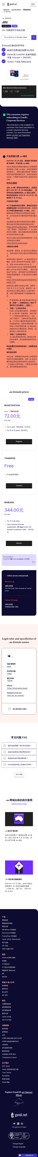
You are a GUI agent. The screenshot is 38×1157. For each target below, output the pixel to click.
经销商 (4, 961)
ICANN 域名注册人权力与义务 (12, 1038)
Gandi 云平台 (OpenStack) (11, 939)
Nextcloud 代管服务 (9, 933)
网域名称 (5, 920)
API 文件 (5, 995)
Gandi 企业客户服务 (9, 957)
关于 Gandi (6, 1066)
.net (17, 91)
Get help (19, 774)
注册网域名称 (6, 1004)
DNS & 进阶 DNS (7, 949)
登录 (33, 4)
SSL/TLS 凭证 (6, 1020)
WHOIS (4, 977)
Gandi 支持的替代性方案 (10, 1069)
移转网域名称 (6, 1007)
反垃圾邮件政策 (7, 1048)
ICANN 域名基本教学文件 (10, 1041)
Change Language (19, 1147)
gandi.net (6, 9)
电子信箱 (5, 942)
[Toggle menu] (3, 4)
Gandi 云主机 (6, 1017)
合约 (3, 1035)
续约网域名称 (6, 1010)
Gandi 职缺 (6, 1082)
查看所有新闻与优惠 (19, 804)
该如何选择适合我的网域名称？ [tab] (19, 752)
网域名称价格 (27, 9)
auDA (9, 666)
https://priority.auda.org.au (17, 227)
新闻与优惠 (6, 1079)
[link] (14, 1124)
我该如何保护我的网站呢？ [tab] (18, 758)
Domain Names (16, 9)
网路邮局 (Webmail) (8, 970)
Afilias (9, 674)
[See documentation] (13, 581)
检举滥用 (5, 1028)
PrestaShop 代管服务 (9, 936)
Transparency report (9, 1057)
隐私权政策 (6, 1051)
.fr (12, 91)
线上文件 (5, 992)
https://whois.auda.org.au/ (17, 688)
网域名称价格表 (7, 923)
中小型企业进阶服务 (8, 967)
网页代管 (5, 926)
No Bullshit (6, 1076)
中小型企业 (6, 964)
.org (6, 91)
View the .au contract (15, 695)
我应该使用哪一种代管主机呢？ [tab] (19, 746)
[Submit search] (33, 37)
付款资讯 (5, 1044)
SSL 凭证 (5, 946)
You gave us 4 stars (19, 1127)
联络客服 (5, 985)
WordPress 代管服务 (9, 930)
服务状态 (5, 989)
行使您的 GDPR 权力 (9, 1054)
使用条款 (5, 1032)
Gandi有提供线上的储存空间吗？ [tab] (20, 764)
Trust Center (6, 1072)
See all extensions (27, 95)
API (3, 973)
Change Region (18, 1144)
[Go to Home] (12, 4)
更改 (33, 562)
